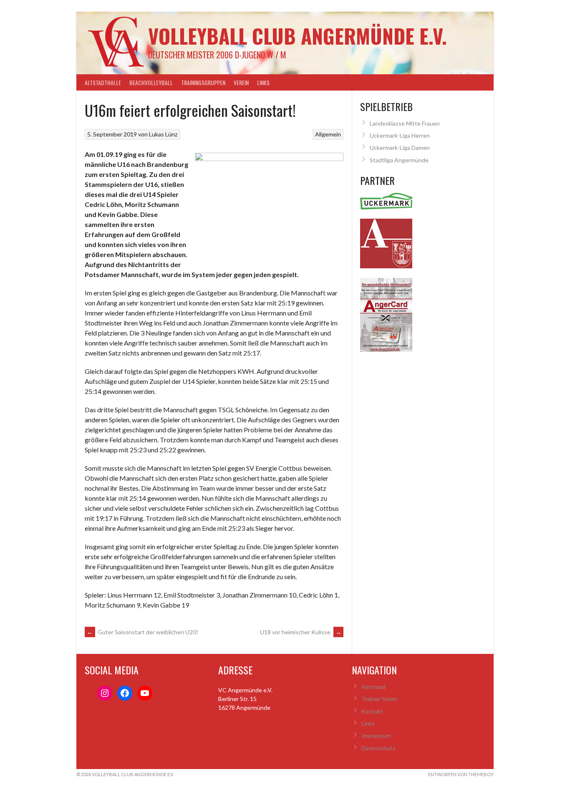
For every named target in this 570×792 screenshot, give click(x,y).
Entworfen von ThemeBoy (461, 774)
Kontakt (372, 711)
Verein (241, 82)
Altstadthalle (103, 82)
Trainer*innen (379, 698)
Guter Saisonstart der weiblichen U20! (142, 632)
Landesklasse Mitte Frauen (405, 123)
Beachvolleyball (151, 82)
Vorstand (373, 686)
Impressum (376, 735)
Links (263, 82)
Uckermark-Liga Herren (400, 135)
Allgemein (328, 134)
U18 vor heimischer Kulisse (300, 632)
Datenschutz (378, 748)
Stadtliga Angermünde (399, 160)
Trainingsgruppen (203, 82)
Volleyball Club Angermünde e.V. (297, 35)
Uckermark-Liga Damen (400, 147)
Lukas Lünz (163, 134)
